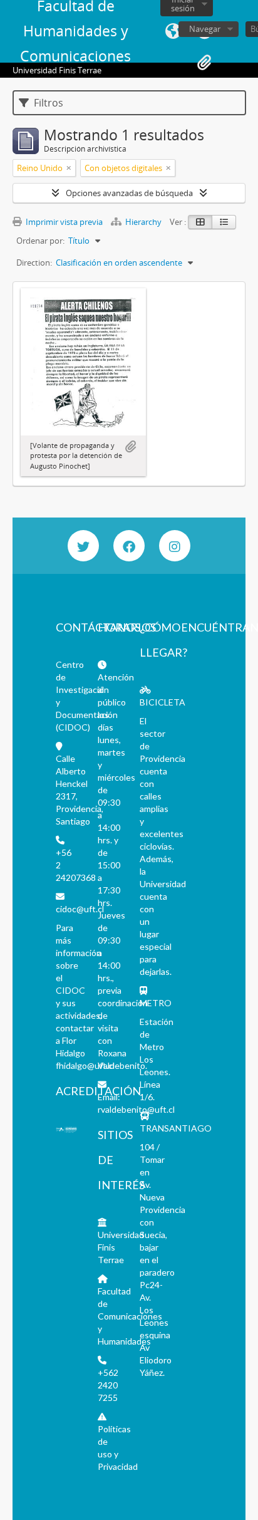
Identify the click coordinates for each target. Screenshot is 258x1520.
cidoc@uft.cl (80, 908)
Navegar (204, 28)
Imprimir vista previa (63, 221)
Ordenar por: (40, 240)
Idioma (172, 31)
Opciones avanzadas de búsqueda (129, 193)
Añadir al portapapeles (130, 446)
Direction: (34, 262)
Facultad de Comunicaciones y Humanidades (130, 1316)
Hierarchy (143, 221)
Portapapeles (204, 62)
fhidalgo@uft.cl (85, 1065)
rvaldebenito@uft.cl (136, 1109)
